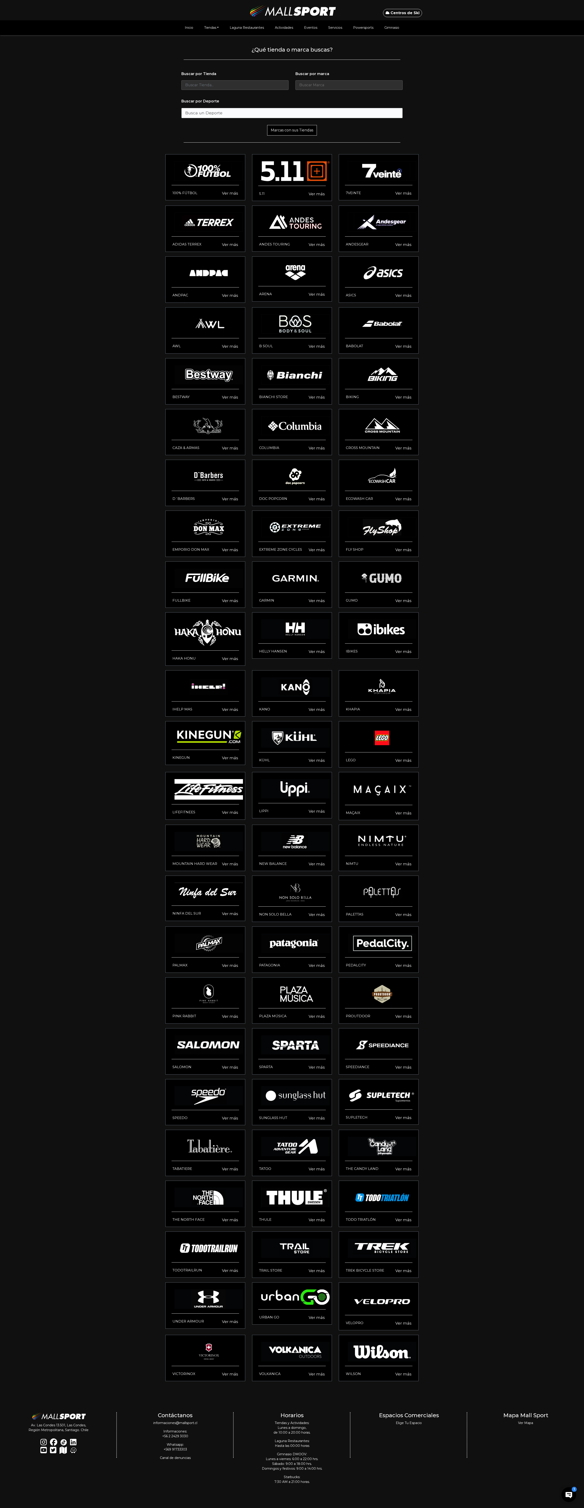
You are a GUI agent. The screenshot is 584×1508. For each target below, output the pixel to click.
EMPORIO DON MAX (190, 549)
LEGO (351, 760)
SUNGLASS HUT (273, 1118)
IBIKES (352, 651)
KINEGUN (181, 757)
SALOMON (181, 1067)
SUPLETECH (357, 1117)
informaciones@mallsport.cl (175, 1423)
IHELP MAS (182, 709)
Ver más (230, 193)
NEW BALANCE (273, 863)
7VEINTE (353, 193)
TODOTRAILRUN (187, 1270)
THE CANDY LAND (362, 1168)
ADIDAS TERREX (186, 244)
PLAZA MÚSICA (273, 1016)
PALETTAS (354, 914)
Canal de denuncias (175, 1458)
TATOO (265, 1168)
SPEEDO (180, 1118)
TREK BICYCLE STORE (365, 1270)
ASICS (351, 295)
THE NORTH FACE (188, 1219)
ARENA (265, 294)
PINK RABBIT (184, 1016)
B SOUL (266, 346)
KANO (264, 709)
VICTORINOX (183, 1374)
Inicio (189, 28)
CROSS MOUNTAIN (363, 448)
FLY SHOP (354, 549)
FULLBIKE (181, 600)
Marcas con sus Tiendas (292, 130)
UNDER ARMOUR (188, 1321)
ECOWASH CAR (359, 498)
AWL (176, 346)
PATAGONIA (269, 965)
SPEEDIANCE (357, 1067)
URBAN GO (269, 1317)
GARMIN (266, 600)
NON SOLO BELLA (275, 914)
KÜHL (264, 760)
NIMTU (352, 863)
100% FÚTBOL (184, 193)
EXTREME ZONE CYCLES (280, 549)
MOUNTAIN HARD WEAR (194, 863)
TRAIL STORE (270, 1270)
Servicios (335, 28)
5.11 (262, 193)
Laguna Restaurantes (247, 28)
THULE (265, 1219)
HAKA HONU (184, 658)
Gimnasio (391, 28)
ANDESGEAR (357, 244)
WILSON (353, 1374)
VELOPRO (354, 1323)
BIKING (352, 397)
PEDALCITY (356, 965)
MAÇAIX (353, 813)
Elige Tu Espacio (409, 1423)
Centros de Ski (404, 13)
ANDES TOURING (274, 244)
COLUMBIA (269, 448)
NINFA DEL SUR (186, 913)
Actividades (284, 28)
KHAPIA (353, 709)
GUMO (352, 600)
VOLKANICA (270, 1374)
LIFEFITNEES (183, 812)
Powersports (363, 28)
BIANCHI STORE (273, 397)
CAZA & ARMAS (185, 448)
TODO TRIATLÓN (361, 1219)
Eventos (310, 28)
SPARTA (266, 1067)
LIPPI (264, 811)
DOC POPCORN (273, 498)
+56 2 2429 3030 (175, 1436)
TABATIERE (182, 1168)
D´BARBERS (183, 498)
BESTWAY (181, 397)
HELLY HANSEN (273, 651)
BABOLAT (354, 346)
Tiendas (210, 28)
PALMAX (180, 965)
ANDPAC (180, 295)
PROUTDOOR (358, 1016)
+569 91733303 (175, 1449)
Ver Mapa (525, 1423)
